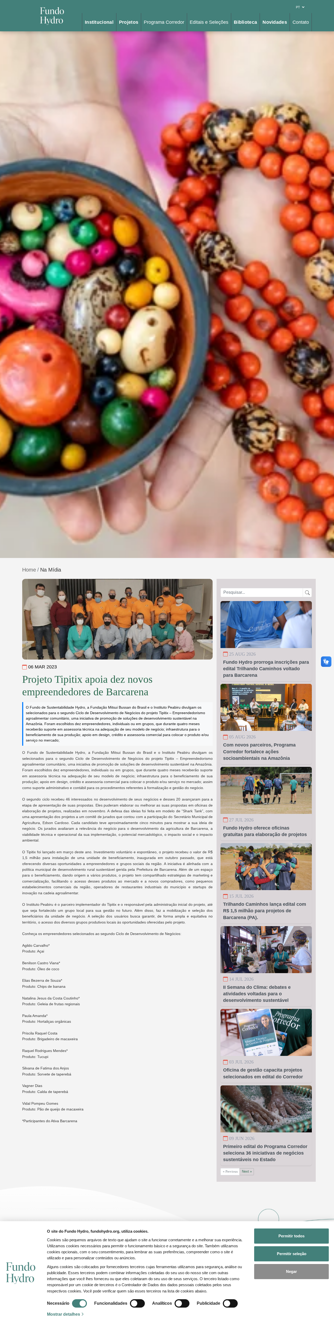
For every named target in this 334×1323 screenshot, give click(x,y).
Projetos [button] (128, 22)
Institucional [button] (99, 22)
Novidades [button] (275, 22)
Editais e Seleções (209, 22)
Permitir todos (291, 1236)
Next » (247, 1171)
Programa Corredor (164, 22)
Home (29, 570)
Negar (291, 1271)
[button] (67, 1303)
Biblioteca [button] (245, 22)
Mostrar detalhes (63, 1314)
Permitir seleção (291, 1253)
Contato (301, 22)
